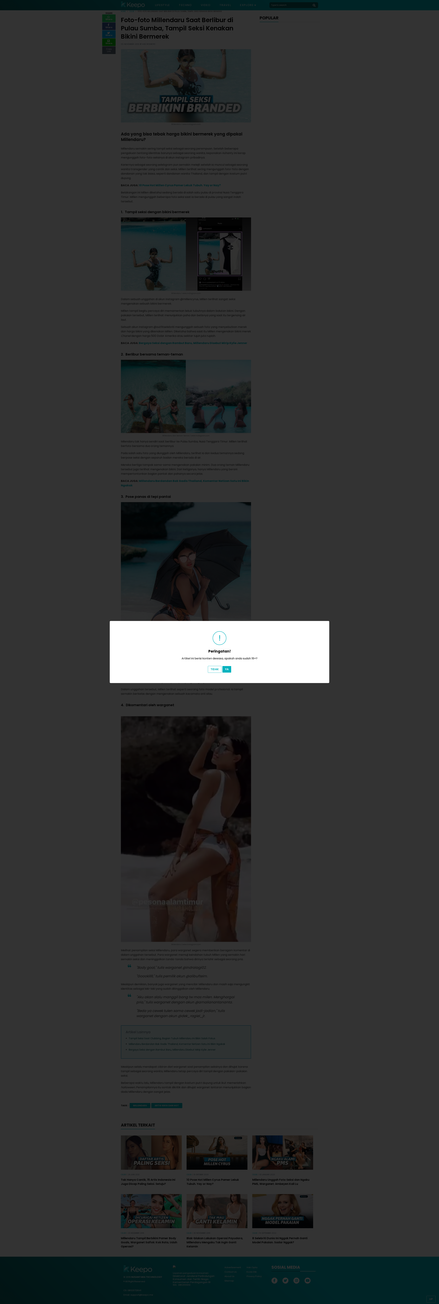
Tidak (215, 669)
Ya (227, 669)
